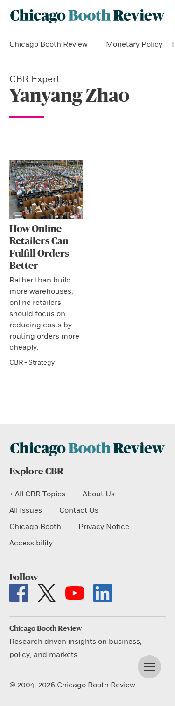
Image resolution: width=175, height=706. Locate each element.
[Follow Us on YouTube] (74, 593)
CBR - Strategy (32, 363)
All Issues (25, 510)
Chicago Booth (35, 526)
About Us (99, 494)
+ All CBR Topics (37, 494)
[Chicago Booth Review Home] (87, 16)
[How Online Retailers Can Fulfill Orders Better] (46, 189)
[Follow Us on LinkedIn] (102, 593)
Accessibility (31, 543)
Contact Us (78, 510)
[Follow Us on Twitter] (46, 593)
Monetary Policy (134, 44)
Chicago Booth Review (48, 44)
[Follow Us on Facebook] (18, 593)
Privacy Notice (103, 526)
